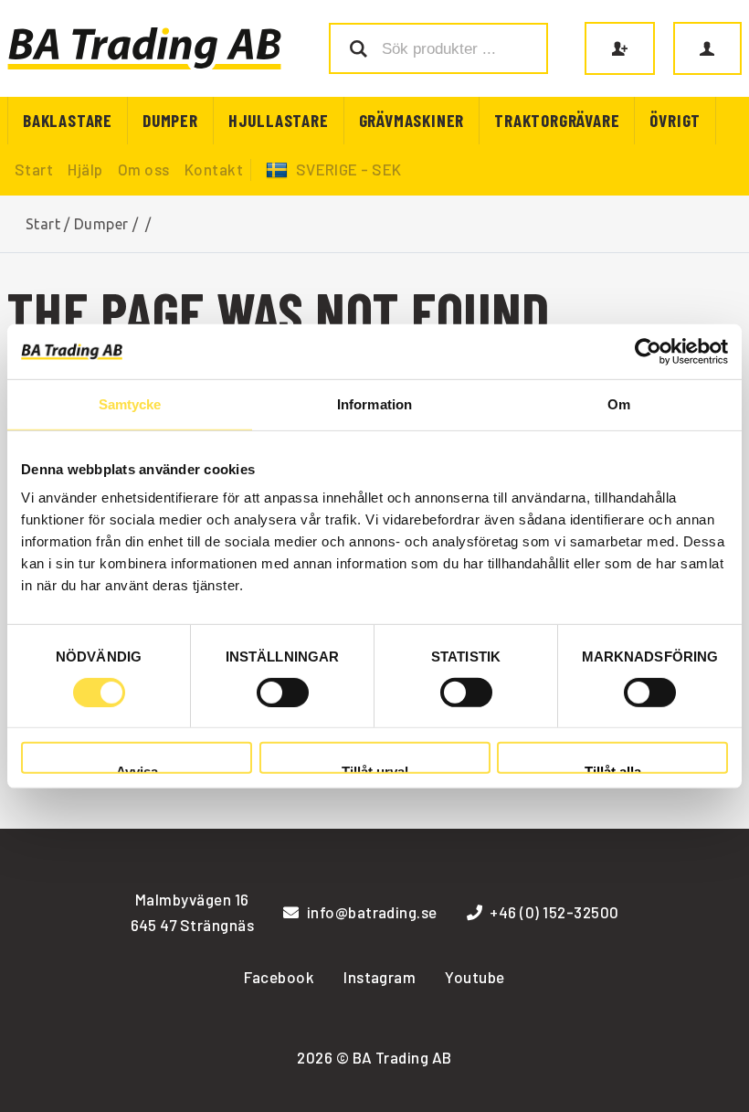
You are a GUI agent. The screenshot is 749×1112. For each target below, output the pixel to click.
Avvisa (137, 769)
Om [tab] (618, 403)
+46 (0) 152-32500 (554, 912)
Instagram (379, 977)
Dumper (170, 120)
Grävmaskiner (412, 120)
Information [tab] (374, 403)
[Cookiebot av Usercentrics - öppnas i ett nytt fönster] (648, 351)
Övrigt (675, 120)
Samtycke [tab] (130, 403)
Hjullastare (278, 120)
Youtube (474, 977)
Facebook (279, 977)
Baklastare (67, 120)
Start (34, 169)
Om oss (144, 169)
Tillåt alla (613, 769)
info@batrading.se (372, 912)
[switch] (283, 692)
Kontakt (214, 169)
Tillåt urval (375, 769)
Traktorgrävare (556, 120)
